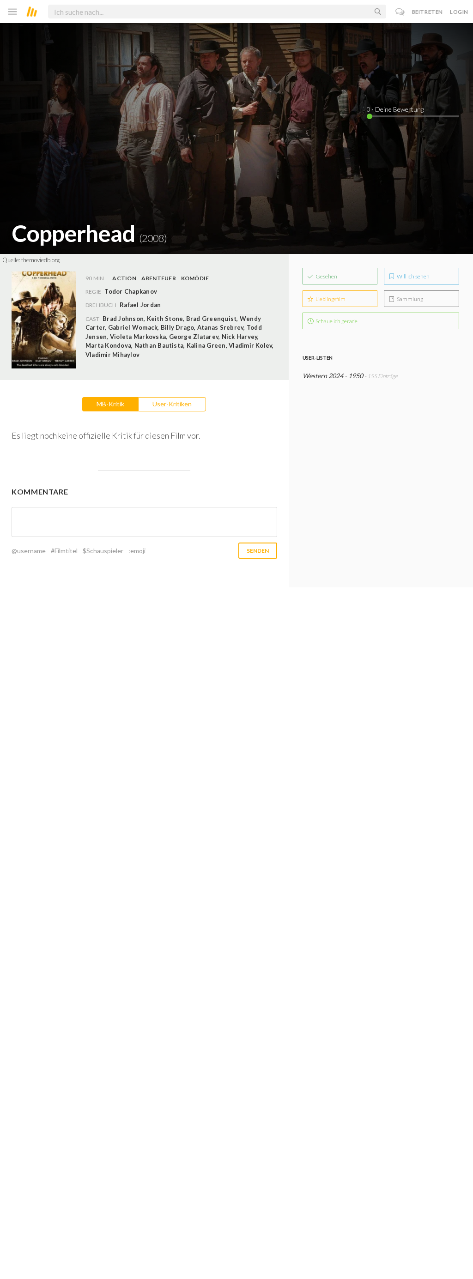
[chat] (400, 12)
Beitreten (427, 12)
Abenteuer (158, 278)
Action (124, 278)
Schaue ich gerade (336, 321)
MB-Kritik (110, 404)
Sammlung (409, 299)
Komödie (195, 278)
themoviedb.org (40, 260)
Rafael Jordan (140, 304)
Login (459, 12)
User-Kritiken (172, 404)
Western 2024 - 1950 (333, 376)
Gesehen (326, 276)
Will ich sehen (413, 276)
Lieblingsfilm (330, 299)
